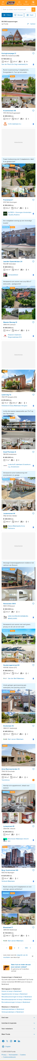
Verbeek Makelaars (8, 881)
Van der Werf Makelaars (16, 678)
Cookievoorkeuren (9, 1057)
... (22, 948)
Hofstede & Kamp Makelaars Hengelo (14, 406)
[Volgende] (30, 947)
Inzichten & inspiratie (9, 1023)
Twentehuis (6, 780)
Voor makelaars (7, 1029)
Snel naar (5, 1018)
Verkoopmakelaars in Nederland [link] (13, 1012)
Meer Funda (6, 1034)
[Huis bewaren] (33, 53)
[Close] (32, 956)
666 (26, 948)
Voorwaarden (13, 1055)
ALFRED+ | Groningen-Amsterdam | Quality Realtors (19, 213)
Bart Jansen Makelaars (15, 739)
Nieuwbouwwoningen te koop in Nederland (17, 997)
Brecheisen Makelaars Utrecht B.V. (18, 840)
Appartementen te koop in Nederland (14, 994)
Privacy (4, 1055)
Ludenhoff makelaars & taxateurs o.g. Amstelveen (19, 466)
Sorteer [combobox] (32, 24)
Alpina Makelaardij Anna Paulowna (16, 527)
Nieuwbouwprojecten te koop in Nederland (16, 999)
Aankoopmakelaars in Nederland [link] (13, 1009)
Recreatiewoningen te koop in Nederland (16, 1002)
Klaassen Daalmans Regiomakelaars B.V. (15, 336)
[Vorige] (6, 947)
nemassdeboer (13, 275)
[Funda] (11, 3)
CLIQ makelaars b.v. (14, 124)
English (8, 1047)
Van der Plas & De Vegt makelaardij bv (15, 64)
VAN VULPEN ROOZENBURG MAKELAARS (18, 617)
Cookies (23, 1055)
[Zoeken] (33, 9)
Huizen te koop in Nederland (11, 991)
